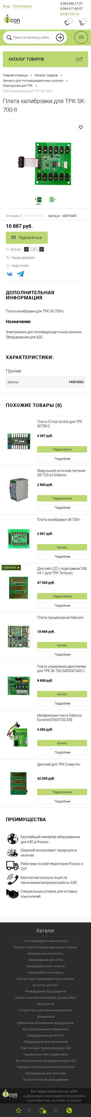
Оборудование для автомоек (45, 1073)
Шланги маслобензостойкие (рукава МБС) (45, 997)
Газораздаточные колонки (45, 966)
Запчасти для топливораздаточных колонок (45, 947)
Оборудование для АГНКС (45, 1035)
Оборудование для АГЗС (45, 960)
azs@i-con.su (69, 14)
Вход (6, 6)
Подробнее (62, 458)
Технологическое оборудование (45, 1079)
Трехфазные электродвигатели (45, 1054)
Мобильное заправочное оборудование (45, 1023)
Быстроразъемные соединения (45, 1029)
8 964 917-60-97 (71, 8)
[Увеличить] (45, 162)
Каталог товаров (26, 59)
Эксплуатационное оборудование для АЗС (45, 1060)
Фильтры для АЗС (45, 985)
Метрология (45, 1004)
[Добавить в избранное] (80, 127)
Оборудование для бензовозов (46, 1042)
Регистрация (22, 6)
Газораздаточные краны (45, 972)
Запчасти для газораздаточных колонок (45, 979)
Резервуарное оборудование (45, 991)
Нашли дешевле (22, 257)
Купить (62, 547)
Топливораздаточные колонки (45, 941)
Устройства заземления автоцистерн (46, 1010)
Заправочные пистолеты (46, 953)
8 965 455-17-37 (71, 3)
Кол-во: (16, 249)
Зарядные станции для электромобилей (45, 1067)
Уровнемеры (45, 1016)
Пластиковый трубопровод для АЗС (45, 1048)
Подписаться (30, 237)
